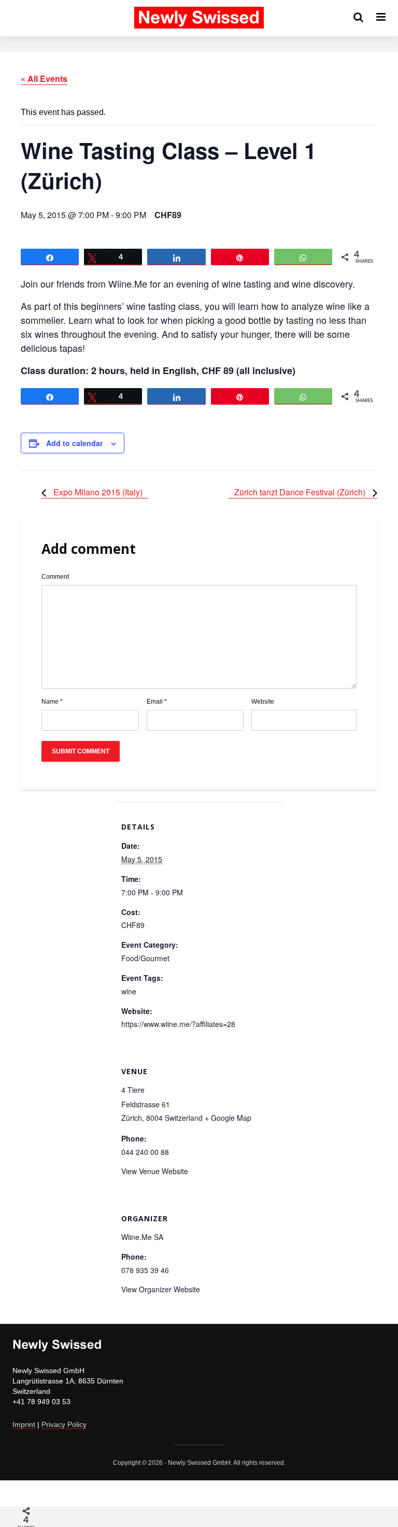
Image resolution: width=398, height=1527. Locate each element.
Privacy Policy (64, 1424)
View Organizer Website (160, 1289)
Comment (55, 577)
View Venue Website (154, 1171)
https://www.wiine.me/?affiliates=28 (178, 1024)
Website (262, 701)
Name (52, 701)
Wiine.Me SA (142, 1237)
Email (157, 701)
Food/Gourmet (145, 958)
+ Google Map (228, 1117)
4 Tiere (133, 1089)
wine (128, 991)
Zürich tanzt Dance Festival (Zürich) (300, 492)
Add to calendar (74, 443)
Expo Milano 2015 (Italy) (97, 492)
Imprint (23, 1424)
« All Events (44, 78)
